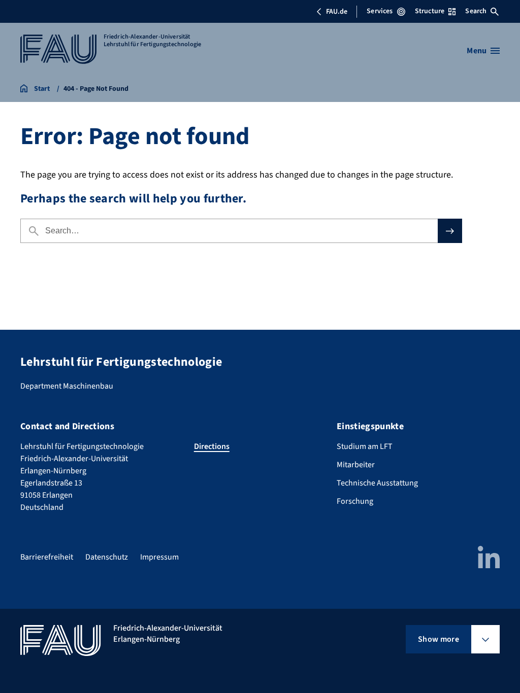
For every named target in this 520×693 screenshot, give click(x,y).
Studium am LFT (365, 446)
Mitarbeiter (356, 464)
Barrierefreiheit (46, 557)
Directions (212, 446)
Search (475, 11)
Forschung (355, 501)
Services (380, 11)
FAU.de (336, 12)
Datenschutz (106, 557)
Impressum (159, 557)
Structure (429, 11)
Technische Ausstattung (377, 483)
